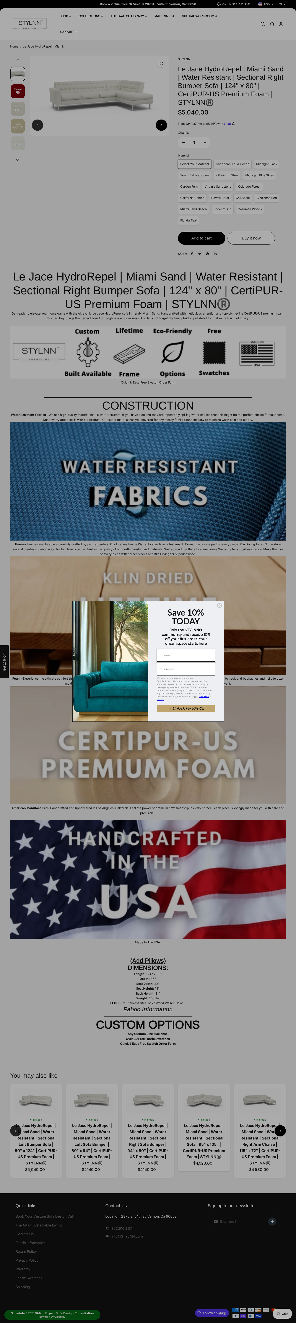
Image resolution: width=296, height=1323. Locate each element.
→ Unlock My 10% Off (186, 708)
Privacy (160, 699)
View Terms (204, 696)
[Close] (219, 605)
